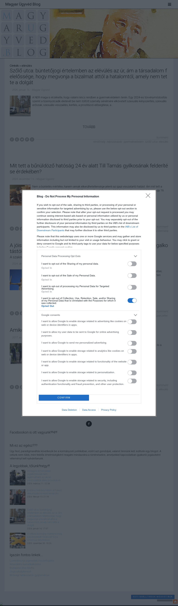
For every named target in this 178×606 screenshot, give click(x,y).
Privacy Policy (108, 409)
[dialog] (89, 303)
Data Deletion (69, 409)
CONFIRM (64, 397)
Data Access (89, 409)
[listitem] (89, 256)
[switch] (132, 263)
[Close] (149, 196)
